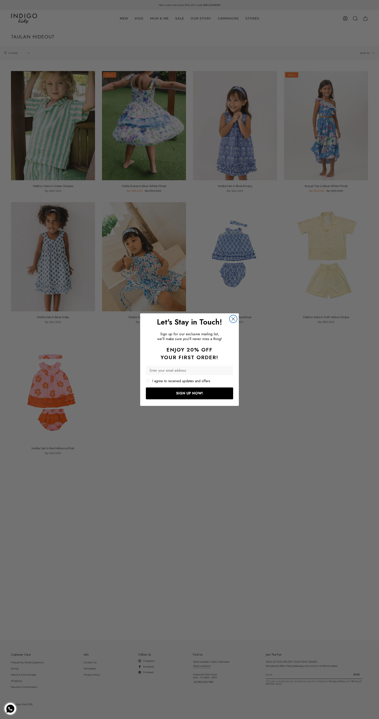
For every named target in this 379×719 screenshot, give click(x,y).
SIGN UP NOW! (189, 393)
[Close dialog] (233, 319)
